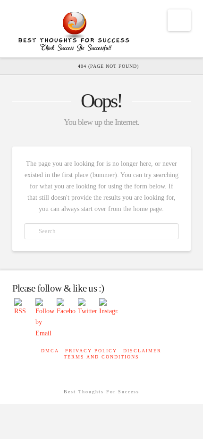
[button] (179, 20)
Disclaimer (142, 350)
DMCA (50, 350)
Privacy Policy (91, 350)
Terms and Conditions (101, 356)
